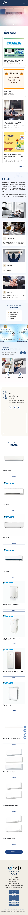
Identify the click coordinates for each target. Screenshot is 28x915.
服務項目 (14, 893)
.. (25, 911)
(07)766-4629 (15, 879)
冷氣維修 (8, 909)
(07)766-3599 (15, 883)
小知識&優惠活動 (14, 902)
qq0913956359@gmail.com (15, 885)
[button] (13, 24)
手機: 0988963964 (13, 393)
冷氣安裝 (5, 909)
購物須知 (14, 898)
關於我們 (14, 891)
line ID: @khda (12, 398)
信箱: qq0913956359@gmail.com (17, 400)
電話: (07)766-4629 (13, 395)
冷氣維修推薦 (17, 909)
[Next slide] (24, 352)
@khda (16, 877)
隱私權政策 (17, 911)
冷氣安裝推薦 (13, 909)
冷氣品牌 (14, 895)
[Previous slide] (21, 352)
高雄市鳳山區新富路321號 (15, 887)
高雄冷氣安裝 (22, 909)
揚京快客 (7, 911)
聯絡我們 (14, 904)
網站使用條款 (22, 911)
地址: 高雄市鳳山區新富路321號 (16, 402)
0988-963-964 (15, 881)
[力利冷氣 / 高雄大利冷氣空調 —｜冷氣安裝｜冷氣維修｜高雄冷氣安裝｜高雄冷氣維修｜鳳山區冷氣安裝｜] (5, 2)
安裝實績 (14, 900)
